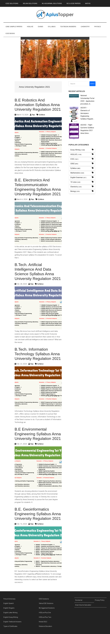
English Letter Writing (10, 612)
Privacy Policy (99, 600)
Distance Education (45, 626)
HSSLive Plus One (45, 612)
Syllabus (42, 115)
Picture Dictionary (9, 599)
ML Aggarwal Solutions (47, 608)
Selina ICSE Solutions (46, 603)
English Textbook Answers (12, 622)
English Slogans (8, 608)
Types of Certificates (10, 626)
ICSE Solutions (44, 599)
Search (92, 83)
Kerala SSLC (43, 622)
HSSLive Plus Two (45, 617)
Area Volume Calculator (83, 605)
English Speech (8, 603)
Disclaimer (78, 600)
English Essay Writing (10, 617)
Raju (33, 115)
